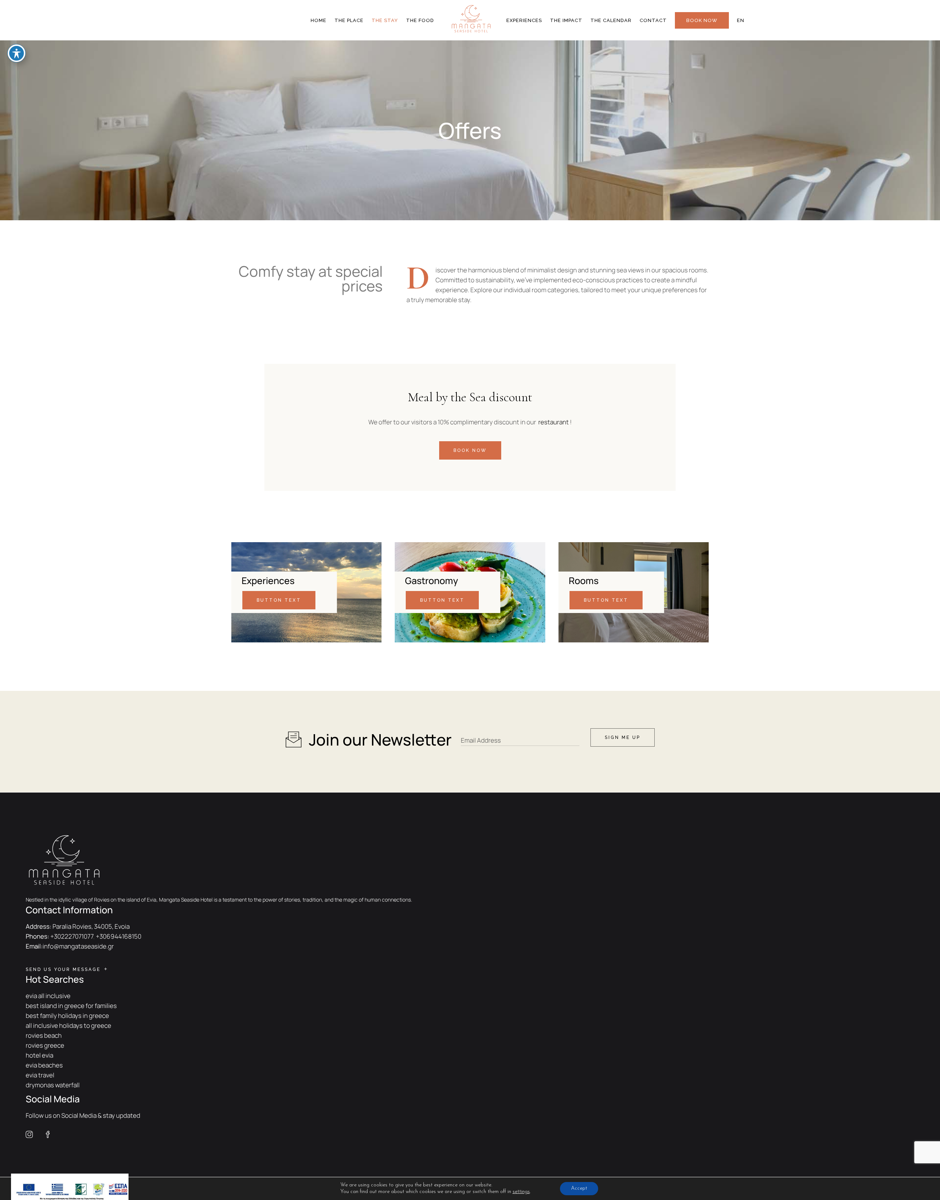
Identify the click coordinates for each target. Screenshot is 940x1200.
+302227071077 (71, 936)
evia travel (40, 1075)
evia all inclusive (48, 995)
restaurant (553, 422)
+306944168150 (118, 936)
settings (521, 1191)
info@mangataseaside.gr (78, 946)
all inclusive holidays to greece (68, 1025)
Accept (579, 1188)
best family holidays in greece (67, 1015)
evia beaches (44, 1065)
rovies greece (45, 1045)
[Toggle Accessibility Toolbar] (16, 53)
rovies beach (44, 1035)
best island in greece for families (71, 1005)
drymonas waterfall (53, 1085)
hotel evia (39, 1055)
